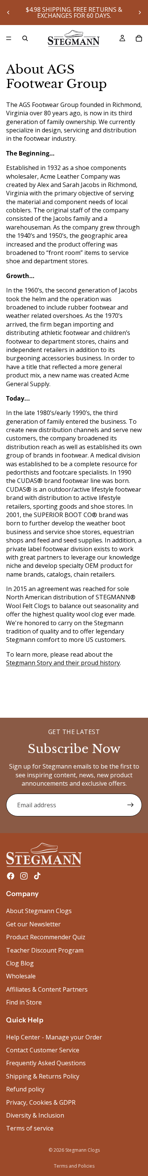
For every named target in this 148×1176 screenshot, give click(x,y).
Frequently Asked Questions (46, 1063)
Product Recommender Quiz (45, 937)
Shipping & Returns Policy (42, 1076)
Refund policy (25, 1089)
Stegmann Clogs (82, 1150)
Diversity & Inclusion (35, 1115)
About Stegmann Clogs (39, 911)
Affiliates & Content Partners (47, 989)
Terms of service (30, 1128)
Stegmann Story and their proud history (63, 663)
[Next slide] (139, 12)
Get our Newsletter (33, 924)
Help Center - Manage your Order (54, 1037)
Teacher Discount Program (44, 950)
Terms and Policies (74, 1166)
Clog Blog (20, 963)
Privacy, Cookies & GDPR (41, 1102)
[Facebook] (10, 876)
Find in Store (24, 1002)
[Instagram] (23, 876)
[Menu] (8, 38)
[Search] (25, 38)
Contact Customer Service (42, 1050)
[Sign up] (131, 805)
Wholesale (21, 976)
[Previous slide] (8, 12)
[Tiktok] (37, 876)
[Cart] (139, 38)
